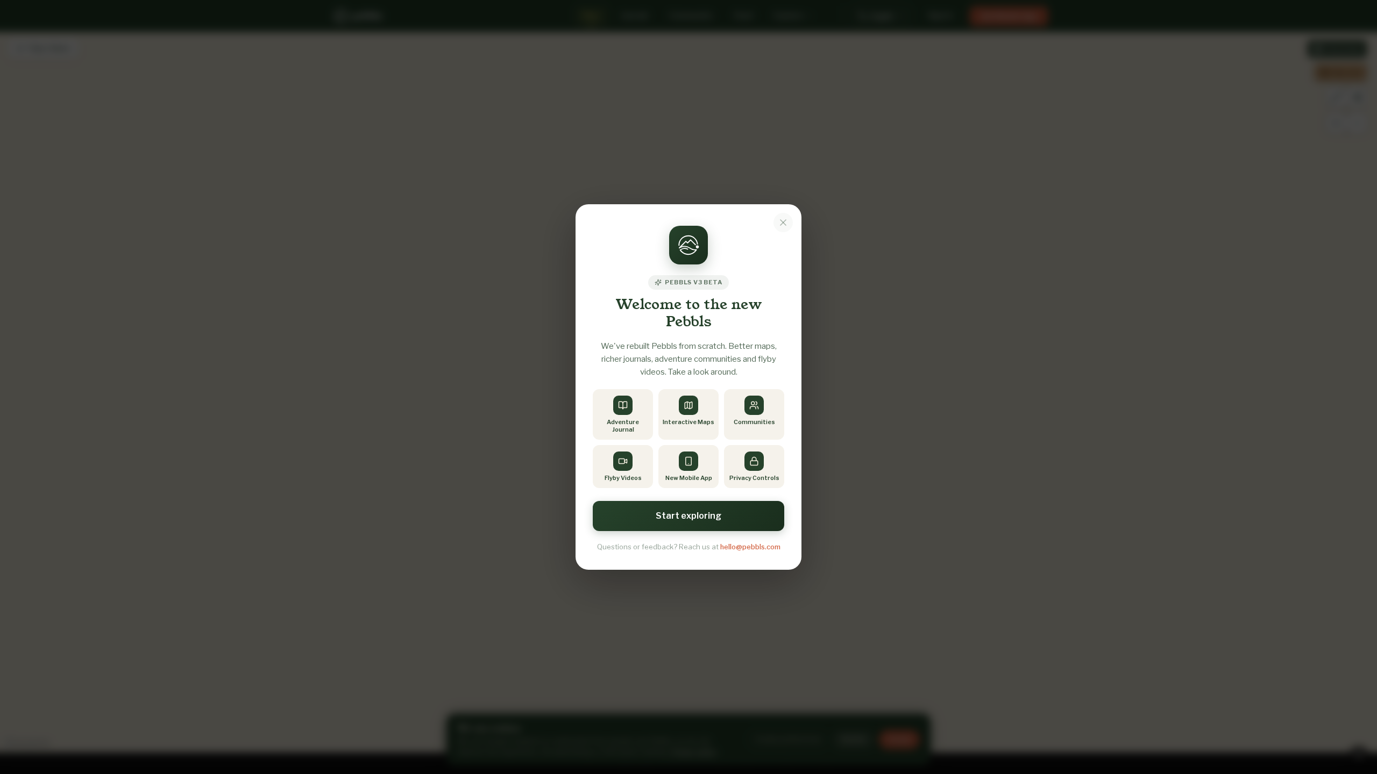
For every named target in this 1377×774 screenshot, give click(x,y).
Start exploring (688, 516)
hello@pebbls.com (750, 546)
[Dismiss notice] (783, 222)
